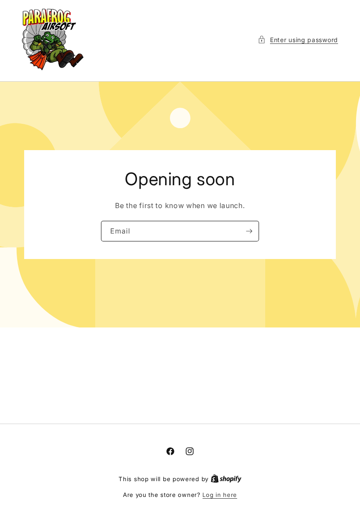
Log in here (219, 494)
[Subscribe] (249, 231)
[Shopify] (226, 478)
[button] (298, 39)
